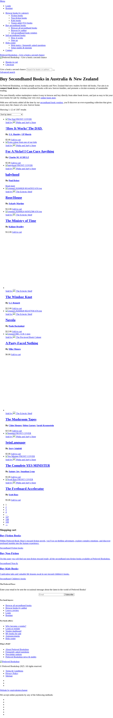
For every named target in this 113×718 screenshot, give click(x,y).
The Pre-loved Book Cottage (28, 337)
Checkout (10, 64)
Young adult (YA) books (21, 23)
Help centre (11, 43)
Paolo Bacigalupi (16, 326)
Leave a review (12, 610)
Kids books (16, 20)
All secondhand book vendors (24, 33)
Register (9, 8)
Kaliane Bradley (16, 227)
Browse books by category (17, 13)
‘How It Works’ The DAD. (24, 128)
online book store (48, 98)
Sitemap (9, 676)
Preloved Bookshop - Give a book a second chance (22, 55)
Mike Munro (15, 349)
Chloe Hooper (15, 425)
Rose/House (14, 197)
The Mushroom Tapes (21, 419)
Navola (10, 320)
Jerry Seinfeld (15, 448)
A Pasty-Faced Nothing (22, 343)
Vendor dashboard (13, 631)
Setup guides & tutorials (21, 48)
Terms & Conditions (14, 671)
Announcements (13, 636)
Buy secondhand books (16, 25)
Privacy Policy (12, 673)
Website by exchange (13, 690)
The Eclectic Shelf (24, 191)
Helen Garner (29, 425)
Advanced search (7, 72)
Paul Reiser (14, 180)
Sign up (14, 40)
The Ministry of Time (21, 220)
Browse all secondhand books (24, 28)
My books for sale (13, 633)
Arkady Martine (16, 203)
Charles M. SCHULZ (19, 157)
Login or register (13, 628)
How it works (17, 38)
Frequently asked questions (17, 652)
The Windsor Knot (19, 297)
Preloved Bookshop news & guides (21, 657)
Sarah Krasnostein (45, 425)
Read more (10, 186)
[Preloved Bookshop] (9, 661)
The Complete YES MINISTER (28, 465)
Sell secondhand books (15, 35)
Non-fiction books (19, 18)
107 (7, 517)
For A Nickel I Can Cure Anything (30, 151)
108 (7, 519)
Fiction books (17, 15)
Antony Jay (14, 471)
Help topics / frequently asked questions (28, 45)
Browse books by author (16, 608)
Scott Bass (13, 494)
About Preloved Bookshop (17, 649)
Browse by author (19, 30)
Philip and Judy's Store (26, 122)
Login (8, 6)
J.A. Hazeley (14, 134)
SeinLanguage (15, 442)
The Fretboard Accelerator (25, 488)
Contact (9, 50)
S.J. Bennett (14, 303)
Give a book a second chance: (13, 69)
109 (7, 522)
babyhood (12, 174)
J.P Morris (26, 134)
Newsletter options (14, 654)
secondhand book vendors (51, 102)
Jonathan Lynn (27, 471)
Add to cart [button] (16, 140)
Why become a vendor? (16, 626)
